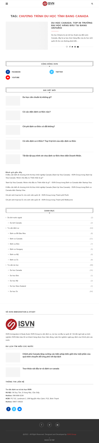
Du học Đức (51, 275)
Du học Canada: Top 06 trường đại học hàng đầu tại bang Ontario (71, 25)
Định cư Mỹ (51, 254)
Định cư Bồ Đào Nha (51, 233)
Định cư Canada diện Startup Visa (79, 182)
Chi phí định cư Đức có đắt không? (39, 126)
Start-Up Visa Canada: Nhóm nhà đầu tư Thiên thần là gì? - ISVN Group (33, 182)
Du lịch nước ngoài (50, 217)
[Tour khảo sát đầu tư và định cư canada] (13, 372)
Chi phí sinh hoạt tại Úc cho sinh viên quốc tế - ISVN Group (28, 195)
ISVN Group (71, 434)
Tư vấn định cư (50, 228)
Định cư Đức (51, 244)
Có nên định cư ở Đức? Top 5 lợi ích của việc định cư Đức (49, 141)
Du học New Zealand (51, 286)
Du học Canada (51, 270)
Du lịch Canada (51, 223)
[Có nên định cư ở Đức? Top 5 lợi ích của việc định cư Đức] (13, 144)
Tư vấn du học (50, 265)
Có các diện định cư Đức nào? (37, 112)
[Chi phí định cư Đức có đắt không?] (13, 130)
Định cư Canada (51, 239)
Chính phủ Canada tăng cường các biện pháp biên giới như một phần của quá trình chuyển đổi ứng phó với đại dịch (56, 355)
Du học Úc (51, 291)
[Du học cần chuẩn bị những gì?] (13, 101)
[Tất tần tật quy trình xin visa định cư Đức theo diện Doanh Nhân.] (13, 159)
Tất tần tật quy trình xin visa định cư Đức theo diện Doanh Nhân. (52, 156)
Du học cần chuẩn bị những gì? (37, 97)
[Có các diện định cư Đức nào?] (13, 115)
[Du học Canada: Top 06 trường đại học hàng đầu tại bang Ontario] (27, 36)
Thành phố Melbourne (64, 200)
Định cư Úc (51, 260)
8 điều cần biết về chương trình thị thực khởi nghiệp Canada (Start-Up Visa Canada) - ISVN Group (43, 175)
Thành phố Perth (62, 195)
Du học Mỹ (51, 281)
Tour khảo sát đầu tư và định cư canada (41, 369)
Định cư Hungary (51, 249)
